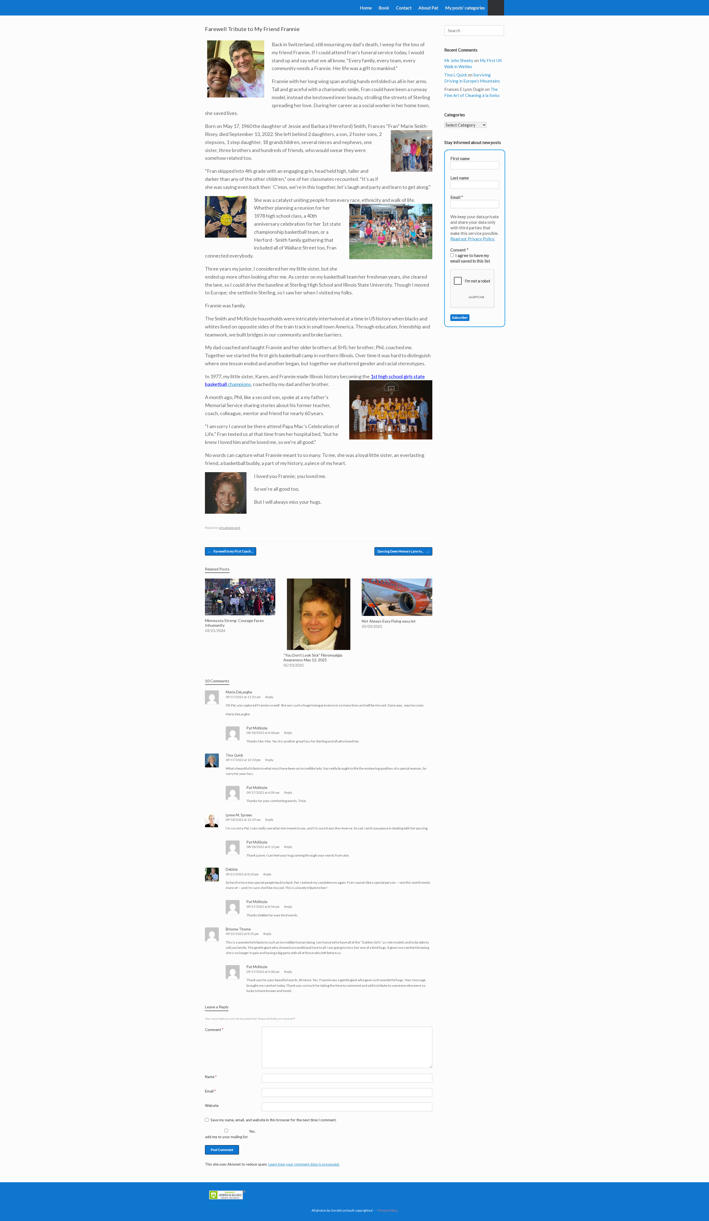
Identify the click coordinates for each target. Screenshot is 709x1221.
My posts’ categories (465, 7)
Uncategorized (229, 527)
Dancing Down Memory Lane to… (403, 551)
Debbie (232, 869)
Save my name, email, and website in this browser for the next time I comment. (273, 1120)
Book (384, 7)
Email (210, 1091)
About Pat (428, 7)
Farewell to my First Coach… (230, 551)
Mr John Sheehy (458, 60)
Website (212, 1105)
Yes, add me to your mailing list (230, 1134)
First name (460, 158)
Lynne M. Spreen (239, 815)
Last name (459, 177)
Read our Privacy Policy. (472, 238)
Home (366, 7)
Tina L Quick (455, 74)
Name (211, 1077)
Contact (404, 7)
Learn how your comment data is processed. (304, 1164)
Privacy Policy (388, 1210)
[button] (496, 8)
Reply (269, 697)
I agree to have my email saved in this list (470, 258)
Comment (214, 1029)
